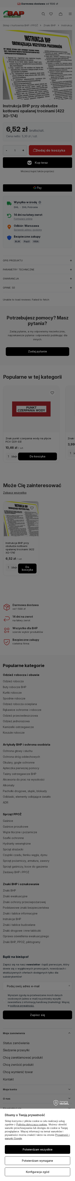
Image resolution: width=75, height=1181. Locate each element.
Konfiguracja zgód (37, 1171)
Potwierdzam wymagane (37, 1160)
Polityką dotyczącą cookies (31, 1124)
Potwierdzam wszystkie (37, 1149)
